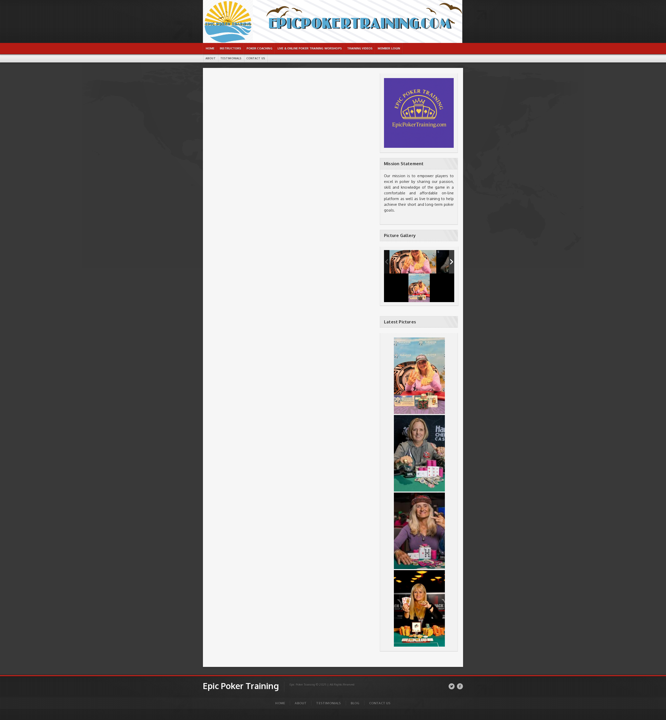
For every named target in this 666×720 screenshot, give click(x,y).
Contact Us (380, 703)
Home (280, 703)
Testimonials (328, 703)
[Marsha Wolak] (412, 262)
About (300, 703)
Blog (355, 703)
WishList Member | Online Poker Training (226, 2)
